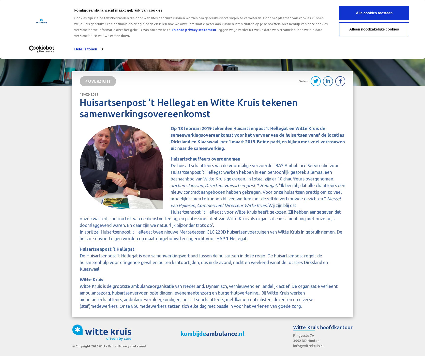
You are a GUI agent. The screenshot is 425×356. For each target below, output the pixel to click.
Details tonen (85, 49)
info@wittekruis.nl (308, 346)
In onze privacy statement (194, 30)
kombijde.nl (212, 333)
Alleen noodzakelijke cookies (374, 29)
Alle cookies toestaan (374, 13)
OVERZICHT (99, 81)
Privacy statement (132, 346)
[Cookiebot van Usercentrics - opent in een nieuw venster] (41, 49)
